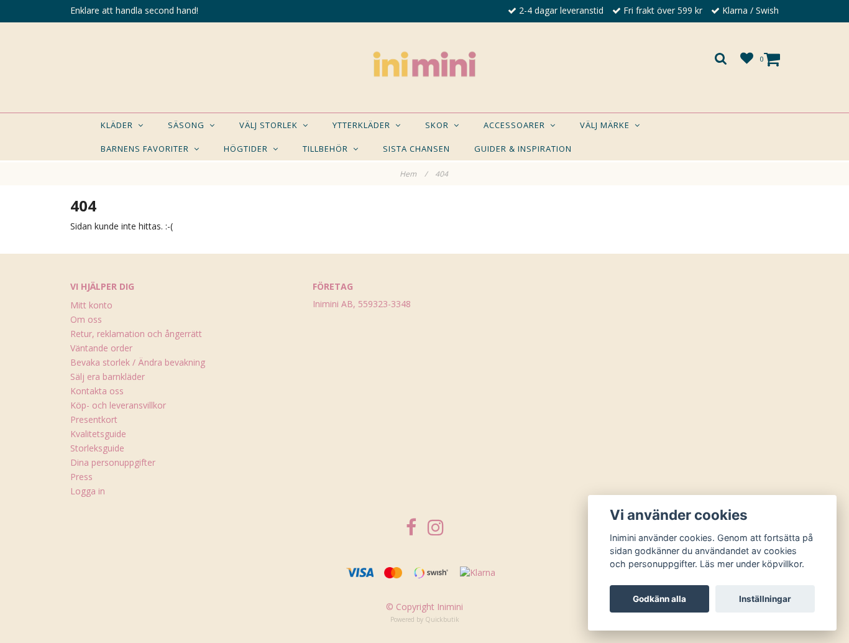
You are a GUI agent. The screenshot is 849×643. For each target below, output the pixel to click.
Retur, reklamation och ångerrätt (136, 334)
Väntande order (101, 348)
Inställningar (765, 599)
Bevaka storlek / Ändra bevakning (137, 362)
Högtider (248, 148)
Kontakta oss (97, 391)
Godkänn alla (659, 599)
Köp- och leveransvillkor (118, 405)
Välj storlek (271, 125)
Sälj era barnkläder (107, 376)
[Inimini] (424, 64)
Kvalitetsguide (98, 434)
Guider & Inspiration (523, 148)
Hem (413, 174)
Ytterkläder (364, 125)
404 (442, 174)
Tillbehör (328, 148)
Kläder (119, 125)
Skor (439, 125)
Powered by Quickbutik (424, 619)
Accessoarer (517, 125)
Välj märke (607, 125)
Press (81, 477)
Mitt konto (91, 305)
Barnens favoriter (147, 148)
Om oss (86, 319)
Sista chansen (416, 148)
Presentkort (93, 419)
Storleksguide (97, 448)
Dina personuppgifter (112, 462)
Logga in (87, 491)
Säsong (188, 125)
